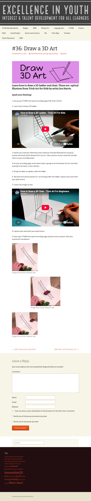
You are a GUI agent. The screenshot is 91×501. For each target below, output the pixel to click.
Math (4, 33)
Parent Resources (8, 38)
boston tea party (12, 459)
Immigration (20, 469)
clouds (6, 461)
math (6, 476)
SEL (45, 33)
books (5, 459)
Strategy (7, 479)
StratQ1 (14, 479)
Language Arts (59, 28)
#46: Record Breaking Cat (66, 349)
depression (12, 463)
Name (14, 397)
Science (81, 28)
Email (14, 402)
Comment (16, 371)
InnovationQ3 (13, 472)
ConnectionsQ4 (21, 461)
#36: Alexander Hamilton (24, 349)
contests (6, 463)
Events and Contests (32, 33)
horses (14, 469)
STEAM (71, 28)
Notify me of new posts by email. (26, 421)
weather (6, 483)
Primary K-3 (45, 28)
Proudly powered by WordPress (22, 496)
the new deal (22, 479)
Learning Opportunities (50, 54)
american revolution (9, 456)
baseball (21, 456)
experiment (7, 466)
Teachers (67, 33)
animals (17, 456)
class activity (19, 459)
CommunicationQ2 (12, 461)
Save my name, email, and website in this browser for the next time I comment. (45, 411)
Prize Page (55, 33)
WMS (35, 28)
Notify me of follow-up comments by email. (30, 416)
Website (15, 407)
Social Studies (15, 33)
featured (14, 466)
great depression (8, 469)
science (13, 476)
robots (10, 476)
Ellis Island (17, 463)
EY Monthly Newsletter (10, 28)
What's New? (16, 482)
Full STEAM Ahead (36, 54)
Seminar (18, 476)
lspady (64, 54)
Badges (25, 28)
